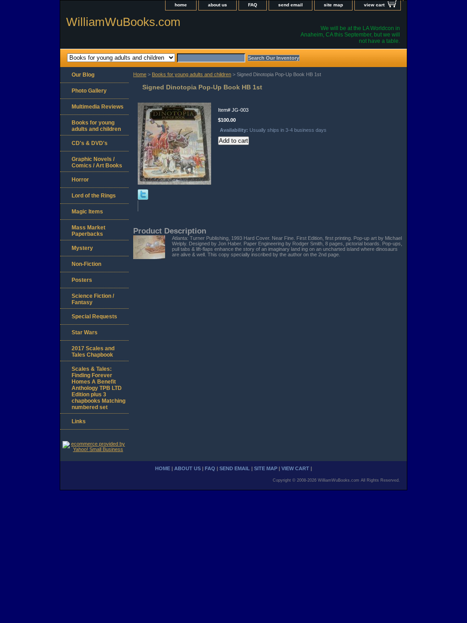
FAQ (252, 4)
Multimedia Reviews (98, 107)
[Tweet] (143, 198)
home (181, 4)
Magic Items (87, 211)
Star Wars (85, 332)
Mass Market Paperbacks (88, 230)
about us (217, 4)
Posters (82, 280)
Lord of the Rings (94, 195)
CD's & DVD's (90, 143)
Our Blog (83, 75)
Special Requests (94, 316)
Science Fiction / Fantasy (93, 299)
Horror (80, 180)
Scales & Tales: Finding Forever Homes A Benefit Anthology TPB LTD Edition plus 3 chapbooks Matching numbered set (98, 388)
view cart (374, 4)
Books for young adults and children (191, 74)
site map (333, 4)
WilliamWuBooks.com (123, 22)
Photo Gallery (89, 91)
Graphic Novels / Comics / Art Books (97, 162)
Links (79, 421)
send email (290, 4)
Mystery (82, 248)
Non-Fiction (86, 264)
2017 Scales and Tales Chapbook (93, 351)
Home (139, 74)
